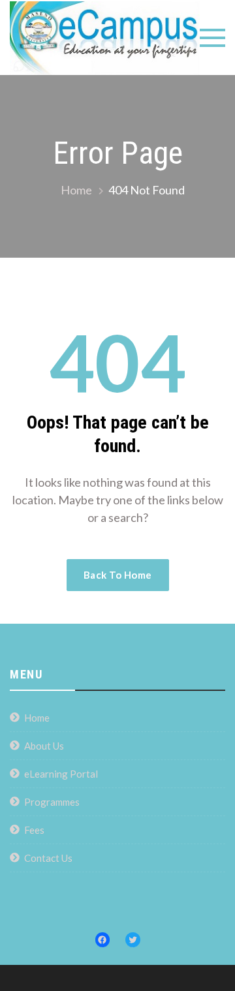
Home (37, 718)
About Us (44, 746)
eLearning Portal (61, 774)
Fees (34, 830)
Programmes (52, 802)
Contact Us (48, 858)
